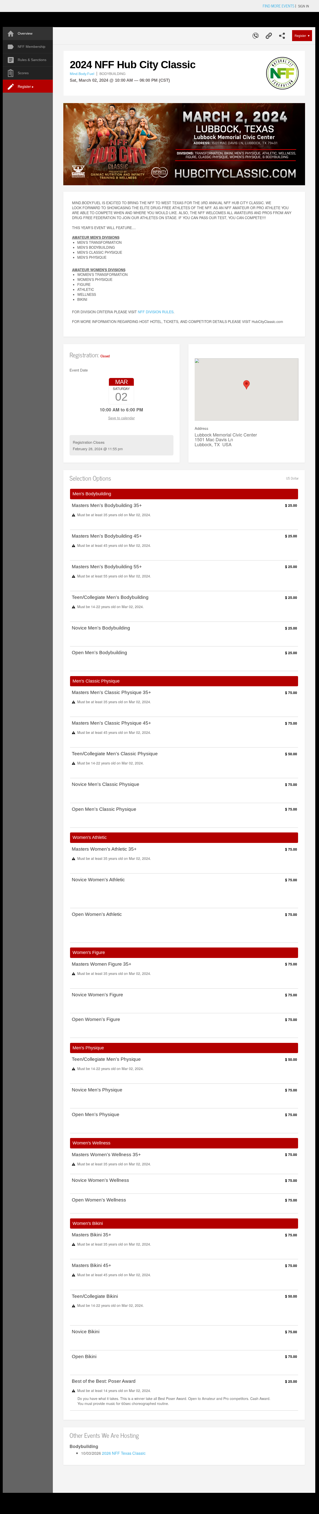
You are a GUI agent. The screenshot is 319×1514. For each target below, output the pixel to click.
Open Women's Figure (96, 1019)
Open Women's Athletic (97, 914)
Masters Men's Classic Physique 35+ (111, 692)
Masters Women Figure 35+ (101, 964)
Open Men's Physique (95, 1114)
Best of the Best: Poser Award (104, 1381)
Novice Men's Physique (97, 1089)
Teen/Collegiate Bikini (95, 1296)
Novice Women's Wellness (100, 1180)
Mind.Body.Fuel (82, 74)
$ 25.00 (291, 505)
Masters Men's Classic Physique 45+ (111, 723)
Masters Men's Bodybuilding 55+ (107, 566)
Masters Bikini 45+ (91, 1265)
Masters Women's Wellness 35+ (106, 1154)
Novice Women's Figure (97, 994)
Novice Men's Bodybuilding (101, 628)
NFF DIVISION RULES (155, 311)
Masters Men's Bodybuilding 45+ (107, 536)
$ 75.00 (291, 692)
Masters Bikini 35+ (91, 1234)
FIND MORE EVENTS (278, 5)
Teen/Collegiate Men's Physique (106, 1059)
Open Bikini (84, 1356)
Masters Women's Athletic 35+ (104, 849)
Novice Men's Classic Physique (105, 784)
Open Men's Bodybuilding (99, 652)
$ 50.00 (291, 753)
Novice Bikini (85, 1331)
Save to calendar (121, 417)
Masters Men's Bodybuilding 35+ (107, 505)
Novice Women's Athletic (98, 879)
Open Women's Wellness (99, 1200)
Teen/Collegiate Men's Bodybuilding (110, 597)
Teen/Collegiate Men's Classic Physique (115, 753)
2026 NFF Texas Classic (124, 1453)
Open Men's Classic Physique (104, 809)
